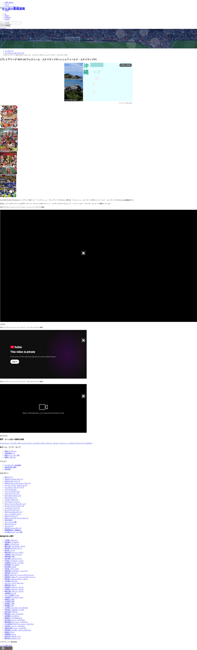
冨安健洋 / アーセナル (12, 542)
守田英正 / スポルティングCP (14, 610)
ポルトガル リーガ (11, 497)
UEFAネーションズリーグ (13, 528)
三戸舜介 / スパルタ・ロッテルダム (16, 608)
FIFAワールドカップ (11, 516)
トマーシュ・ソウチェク (68, 443)
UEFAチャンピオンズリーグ (14, 479)
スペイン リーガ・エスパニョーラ (16, 485)
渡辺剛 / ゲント (10, 632)
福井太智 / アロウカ (11, 612)
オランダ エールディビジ (13, 495)
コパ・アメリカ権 (10, 522)
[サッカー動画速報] (12, 8)
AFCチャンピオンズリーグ (13, 512)
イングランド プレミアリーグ (14, 487)
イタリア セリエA (10, 489)
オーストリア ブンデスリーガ (14, 506)
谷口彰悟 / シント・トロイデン (15, 620)
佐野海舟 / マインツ (11, 573)
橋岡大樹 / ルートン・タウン (14, 552)
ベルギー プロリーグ (11, 499)
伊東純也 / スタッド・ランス (14, 587)
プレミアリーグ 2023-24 (84, 443)
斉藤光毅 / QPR (9, 556)
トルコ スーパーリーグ (12, 508)
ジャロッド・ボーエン (51, 443)
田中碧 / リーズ (10, 550)
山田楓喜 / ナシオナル (12, 616)
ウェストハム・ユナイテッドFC (10, 443)
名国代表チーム (10, 453)
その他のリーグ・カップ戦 (13, 532)
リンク (7, 4)
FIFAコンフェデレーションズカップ (16, 518)
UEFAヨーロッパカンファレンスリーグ (17, 483)
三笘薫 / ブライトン (11, 540)
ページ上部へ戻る (6, 645)
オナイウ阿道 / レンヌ (12, 595)
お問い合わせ (9, 2)
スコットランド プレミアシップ (15, 504)
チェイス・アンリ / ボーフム (14, 583)
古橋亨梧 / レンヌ (10, 593)
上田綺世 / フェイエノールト (14, 597)
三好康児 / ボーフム (11, 581)
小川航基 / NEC (10, 601)
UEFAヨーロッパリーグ (12, 481)
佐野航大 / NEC (10, 599)
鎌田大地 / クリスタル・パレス (15, 546)
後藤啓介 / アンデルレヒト (13, 618)
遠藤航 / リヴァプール (12, 544)
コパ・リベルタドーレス (13, 514)
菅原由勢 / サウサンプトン (13, 548)
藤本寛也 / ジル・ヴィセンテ (14, 614)
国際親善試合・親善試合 (13, 530)
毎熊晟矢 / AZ (9, 605)
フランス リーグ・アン (12, 493)
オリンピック (9, 526)
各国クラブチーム (10, 451)
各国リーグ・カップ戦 (12, 455)
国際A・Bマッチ (10, 457)
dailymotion (4, 435)
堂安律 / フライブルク (12, 569)
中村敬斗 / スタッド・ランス (14, 589)
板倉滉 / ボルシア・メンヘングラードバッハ (19, 575)
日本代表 (7, 469)
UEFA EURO (8, 520)
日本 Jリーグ (9, 477)
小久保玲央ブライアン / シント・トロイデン (19, 624)
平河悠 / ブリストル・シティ (14, 560)
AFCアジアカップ (10, 524)
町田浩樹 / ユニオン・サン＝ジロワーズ (18, 630)
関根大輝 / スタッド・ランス (14, 591)
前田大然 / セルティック (13, 636)
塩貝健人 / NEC (10, 603)
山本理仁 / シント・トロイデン (15, 626)
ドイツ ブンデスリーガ (12, 491)
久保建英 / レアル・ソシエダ (14, 562)
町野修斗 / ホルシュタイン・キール (16, 579)
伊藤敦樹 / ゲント (10, 634)
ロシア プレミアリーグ (12, 510)
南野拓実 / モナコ (10, 585)
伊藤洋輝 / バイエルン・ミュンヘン (16, 571)
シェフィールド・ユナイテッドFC (32, 443)
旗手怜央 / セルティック (13, 638)
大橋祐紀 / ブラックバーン (13, 554)
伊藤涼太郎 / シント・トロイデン (15, 628)
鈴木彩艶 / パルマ (10, 567)
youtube (2, 324)
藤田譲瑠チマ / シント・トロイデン (16, 622)
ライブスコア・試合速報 (13, 465)
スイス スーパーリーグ (12, 502)
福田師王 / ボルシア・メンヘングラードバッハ (20, 577)
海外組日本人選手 (10, 467)
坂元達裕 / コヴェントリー (13, 558)
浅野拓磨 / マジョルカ (12, 565)
